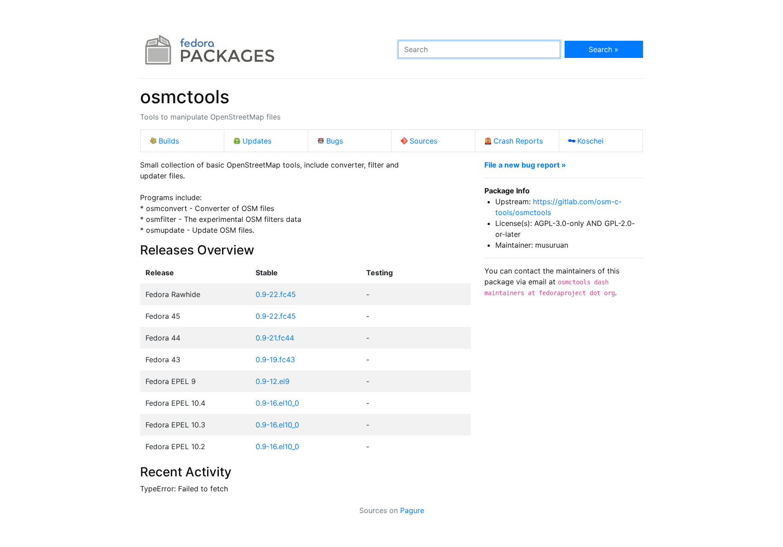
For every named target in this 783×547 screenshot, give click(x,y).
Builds (169, 140)
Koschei (590, 140)
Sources (423, 140)
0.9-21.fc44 (275, 337)
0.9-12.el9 (273, 381)
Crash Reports (518, 140)
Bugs (334, 140)
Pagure (412, 510)
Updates (256, 140)
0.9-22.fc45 (276, 294)
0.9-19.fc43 (275, 359)
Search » (604, 49)
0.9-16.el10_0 (277, 403)
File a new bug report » (525, 164)
